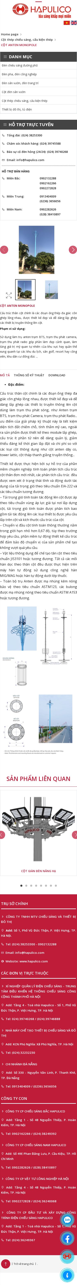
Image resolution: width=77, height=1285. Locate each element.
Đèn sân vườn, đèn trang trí (20, 83)
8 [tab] (56, 886)
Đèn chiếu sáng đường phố (20, 65)
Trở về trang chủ (24, 1264)
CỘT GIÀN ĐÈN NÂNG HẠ (38, 871)
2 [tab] (26, 886)
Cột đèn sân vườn (13, 92)
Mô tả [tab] (5, 375)
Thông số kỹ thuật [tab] (29, 375)
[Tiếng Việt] (67, 22)
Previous (4, 250)
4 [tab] (36, 886)
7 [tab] (51, 886)
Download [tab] (56, 375)
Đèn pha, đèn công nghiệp (19, 74)
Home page (9, 34)
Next (73, 250)
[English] (74, 22)
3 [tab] (31, 886)
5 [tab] (41, 886)
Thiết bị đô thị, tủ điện (17, 109)
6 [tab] (46, 886)
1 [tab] (21, 886)
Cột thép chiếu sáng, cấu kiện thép (27, 39)
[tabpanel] (38, 833)
